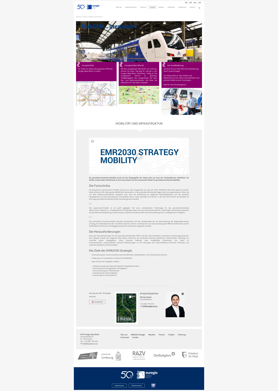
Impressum (119, 385)
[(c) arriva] (181, 101)
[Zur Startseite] (88, 5)
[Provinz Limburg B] (87, 356)
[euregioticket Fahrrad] (139, 95)
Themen (152, 7)
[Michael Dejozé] (175, 304)
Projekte (161, 7)
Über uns (119, 7)
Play (91, 172)
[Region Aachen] (139, 355)
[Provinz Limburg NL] (111, 356)
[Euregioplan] (96, 93)
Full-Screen (187, 172)
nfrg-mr (149, 306)
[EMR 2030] (126, 308)
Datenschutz (137, 385)
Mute (183, 172)
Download (98, 302)
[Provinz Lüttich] (190, 355)
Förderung (171, 7)
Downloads (182, 7)
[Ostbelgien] (164, 355)
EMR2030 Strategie (131, 7)
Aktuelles (143, 7)
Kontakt (192, 7)
